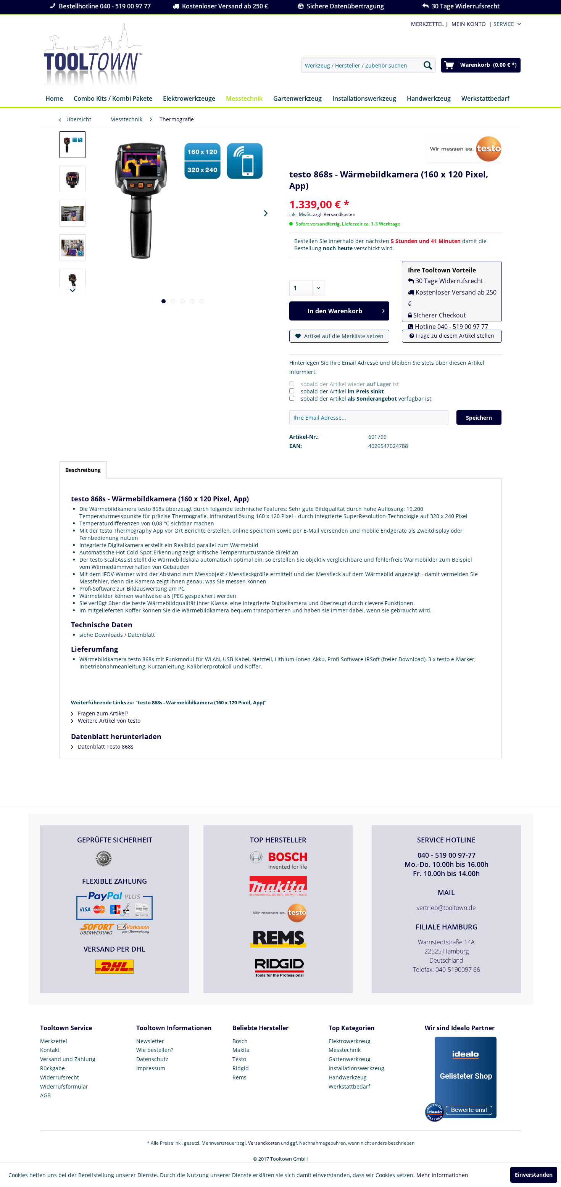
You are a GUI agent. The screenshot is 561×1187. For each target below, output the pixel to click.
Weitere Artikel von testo (108, 720)
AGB (45, 1095)
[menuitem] (470, 24)
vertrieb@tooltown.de (446, 908)
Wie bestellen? (154, 1049)
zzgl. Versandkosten (334, 214)
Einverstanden (534, 1174)
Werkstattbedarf (349, 1086)
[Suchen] (428, 65)
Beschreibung (83, 470)
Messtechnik (345, 1049)
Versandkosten (264, 1143)
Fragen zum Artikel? (102, 713)
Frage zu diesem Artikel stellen (454, 335)
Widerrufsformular (64, 1086)
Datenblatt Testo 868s (105, 746)
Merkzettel (53, 1041)
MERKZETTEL (427, 23)
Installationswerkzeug (356, 1068)
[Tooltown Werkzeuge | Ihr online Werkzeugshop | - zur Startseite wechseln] (93, 55)
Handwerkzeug (348, 1077)
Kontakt (50, 1049)
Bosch (240, 1041)
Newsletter (150, 1041)
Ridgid (240, 1068)
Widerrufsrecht (59, 1077)
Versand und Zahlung (67, 1059)
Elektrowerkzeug (350, 1041)
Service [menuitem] (504, 23)
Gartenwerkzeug (350, 1059)
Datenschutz (152, 1059)
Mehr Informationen (442, 1175)
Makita (241, 1049)
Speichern (479, 417)
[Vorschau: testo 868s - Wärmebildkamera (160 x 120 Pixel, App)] (72, 144)
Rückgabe (52, 1068)
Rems (239, 1077)
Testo (239, 1059)
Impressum (150, 1068)
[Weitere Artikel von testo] (464, 149)
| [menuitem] (428, 23)
